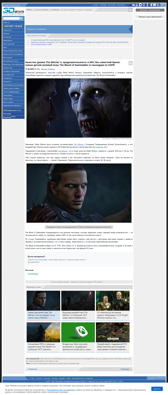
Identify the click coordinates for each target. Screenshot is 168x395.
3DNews (29, 10)
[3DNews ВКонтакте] (133, 5)
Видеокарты (7, 40)
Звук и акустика (8, 44)
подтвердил (62, 151)
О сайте (95, 5)
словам (31, 239)
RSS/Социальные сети (12, 110)
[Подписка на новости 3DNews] (154, 5)
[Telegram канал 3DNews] (151, 5)
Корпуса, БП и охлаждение (13, 54)
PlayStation (56, 10)
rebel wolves (52, 363)
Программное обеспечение (13, 85)
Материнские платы (10, 61)
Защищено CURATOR (156, 378)
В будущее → (126, 369)
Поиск (69, 378)
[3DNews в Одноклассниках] (147, 5)
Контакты (121, 5)
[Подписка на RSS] (158, 5)
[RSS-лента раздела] (130, 10)
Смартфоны (7, 95)
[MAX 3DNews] (140, 5)
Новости (6, 22)
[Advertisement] (79, 18)
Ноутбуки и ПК (8, 75)
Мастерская (7, 58)
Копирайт (62, 378)
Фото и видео (8, 102)
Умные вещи (7, 99)
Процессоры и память (11, 88)
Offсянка (6, 34)
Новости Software (42, 10)
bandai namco (63, 363)
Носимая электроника (11, 71)
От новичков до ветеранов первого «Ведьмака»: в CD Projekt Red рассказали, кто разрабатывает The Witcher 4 (112, 315)
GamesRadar (33, 274)
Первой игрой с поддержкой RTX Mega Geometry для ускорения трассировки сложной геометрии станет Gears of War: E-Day (112, 347)
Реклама (103, 5)
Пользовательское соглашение (82, 378)
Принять (157, 389)
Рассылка (112, 5)
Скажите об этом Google (37, 260)
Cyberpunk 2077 (101, 147)
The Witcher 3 (79, 144)
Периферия (7, 78)
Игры (5, 47)
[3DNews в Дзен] (144, 5)
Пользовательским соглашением (61, 390)
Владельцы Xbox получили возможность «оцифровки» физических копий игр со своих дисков (77, 347)
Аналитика (7, 37)
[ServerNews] (13, 26)
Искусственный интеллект (13, 51)
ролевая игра (74, 363)
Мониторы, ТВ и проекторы (13, 64)
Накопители (7, 68)
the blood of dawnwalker (39, 363)
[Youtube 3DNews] (137, 5)
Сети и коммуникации (11, 92)
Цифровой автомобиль (11, 106)
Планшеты (7, 82)
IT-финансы (7, 30)
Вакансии (9, 117)
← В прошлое (32, 369)
